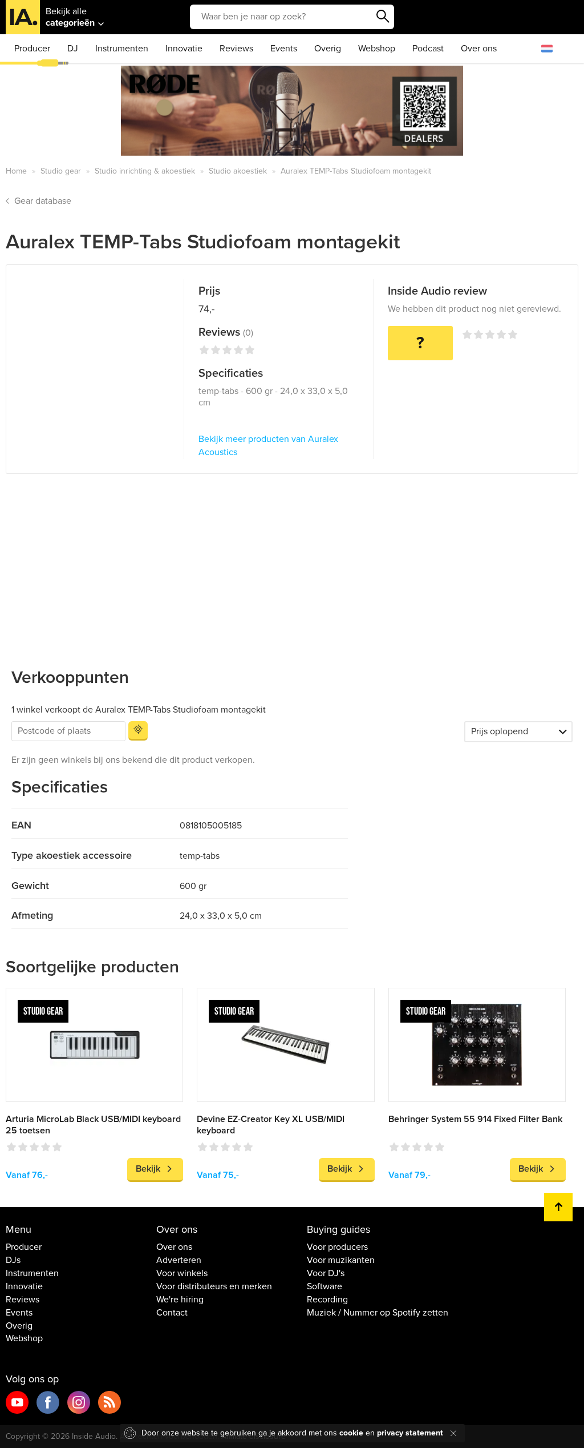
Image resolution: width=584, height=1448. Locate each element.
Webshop (376, 48)
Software (324, 1286)
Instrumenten (121, 48)
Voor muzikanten (341, 1260)
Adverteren (178, 1260)
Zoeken (382, 17)
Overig (327, 48)
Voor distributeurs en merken (214, 1286)
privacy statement (410, 1433)
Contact (172, 1312)
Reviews (236, 48)
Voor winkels (182, 1273)
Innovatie (183, 48)
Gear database (42, 201)
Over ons (479, 48)
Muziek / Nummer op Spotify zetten (377, 1312)
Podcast (428, 48)
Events (283, 48)
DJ (72, 48)
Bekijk (148, 1169)
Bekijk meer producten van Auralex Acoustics (268, 445)
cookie (351, 1433)
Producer (32, 48)
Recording (327, 1299)
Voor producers (337, 1247)
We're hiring (180, 1299)
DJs (13, 1260)
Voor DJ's (325, 1273)
